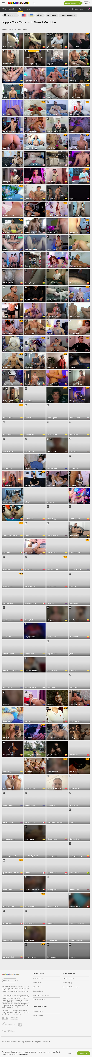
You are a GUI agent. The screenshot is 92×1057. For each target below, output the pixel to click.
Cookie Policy (22, 1054)
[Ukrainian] (31, 15)
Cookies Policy (38, 991)
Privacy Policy (38, 978)
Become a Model (68, 978)
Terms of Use (37, 983)
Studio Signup (67, 983)
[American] (24, 15)
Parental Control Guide (41, 995)
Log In (86, 3)
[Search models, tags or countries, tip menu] (88, 9)
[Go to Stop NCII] (9, 1031)
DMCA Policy (37, 987)
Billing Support (38, 1015)
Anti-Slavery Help (39, 999)
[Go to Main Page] (19, 3)
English (7, 980)
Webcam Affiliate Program (71, 987)
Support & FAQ (38, 1011)
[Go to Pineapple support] (20, 1025)
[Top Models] (34, 3)
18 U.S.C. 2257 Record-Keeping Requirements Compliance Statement (26, 1042)
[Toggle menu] (3, 3)
